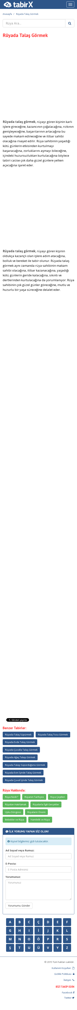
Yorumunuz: (13, 877)
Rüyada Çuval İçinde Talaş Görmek (24, 780)
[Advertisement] (38, 78)
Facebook (67, 992)
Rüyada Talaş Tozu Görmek (53, 734)
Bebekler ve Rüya (14, 819)
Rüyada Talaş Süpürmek (18, 734)
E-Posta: (11, 863)
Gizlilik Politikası (63, 974)
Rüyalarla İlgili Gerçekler (46, 804)
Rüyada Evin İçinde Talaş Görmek (23, 772)
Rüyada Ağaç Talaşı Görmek (20, 757)
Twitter (68, 997)
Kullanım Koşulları (61, 968)
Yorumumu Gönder (19, 905)
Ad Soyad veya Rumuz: (20, 850)
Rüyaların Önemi (36, 812)
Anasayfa (7, 14)
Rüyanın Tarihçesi (34, 796)
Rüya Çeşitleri (57, 796)
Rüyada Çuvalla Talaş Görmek (21, 749)
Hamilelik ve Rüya (40, 819)
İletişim (68, 980)
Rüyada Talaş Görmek (27, 14)
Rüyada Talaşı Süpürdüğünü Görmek (25, 765)
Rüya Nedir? (11, 796)
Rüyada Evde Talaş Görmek (20, 742)
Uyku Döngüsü (13, 812)
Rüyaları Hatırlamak (15, 804)
